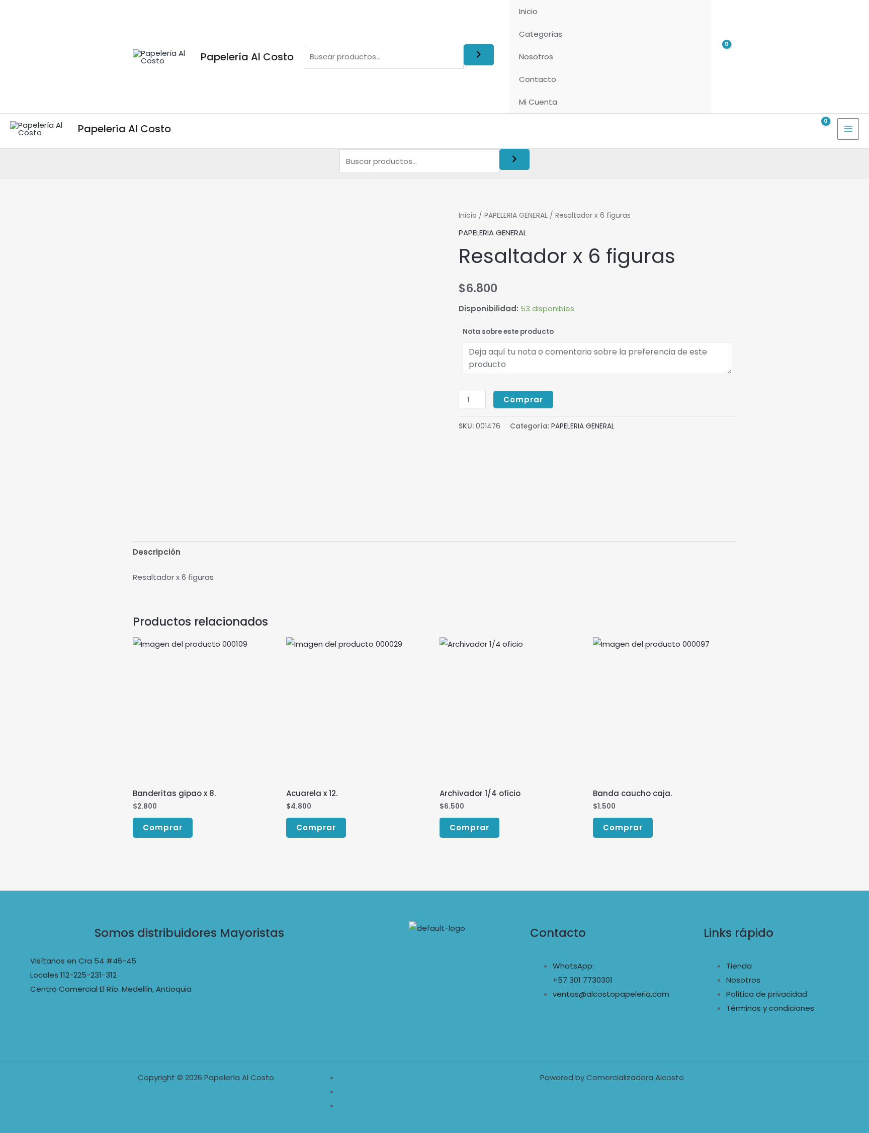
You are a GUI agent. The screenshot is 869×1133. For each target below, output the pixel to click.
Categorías (540, 34)
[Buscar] (479, 54)
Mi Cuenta (538, 102)
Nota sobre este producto (508, 331)
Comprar (523, 399)
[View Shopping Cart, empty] (728, 56)
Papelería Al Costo (247, 57)
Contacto (537, 79)
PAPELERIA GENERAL (516, 215)
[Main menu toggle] (848, 129)
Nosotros (536, 56)
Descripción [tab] (157, 552)
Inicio (528, 11)
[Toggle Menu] (691, 33)
